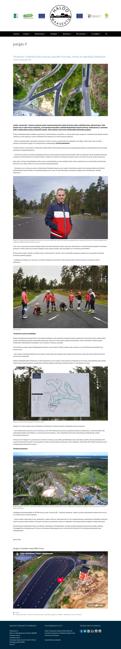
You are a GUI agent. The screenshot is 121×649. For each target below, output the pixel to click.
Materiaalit (39, 34)
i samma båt (18, 614)
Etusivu (16, 34)
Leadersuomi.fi (15, 638)
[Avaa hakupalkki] (106, 34)
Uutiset (26, 34)
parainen (47, 614)
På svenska (80, 34)
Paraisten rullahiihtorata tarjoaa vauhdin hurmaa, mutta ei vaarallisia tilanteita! (59, 56)
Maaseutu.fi (14, 631)
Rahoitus (66, 34)
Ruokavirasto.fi (15, 635)
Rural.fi (12, 644)
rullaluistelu (67, 614)
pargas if (53, 614)
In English (95, 34)
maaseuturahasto (39, 614)
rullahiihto (60, 614)
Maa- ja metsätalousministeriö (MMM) (23, 633)
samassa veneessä (76, 614)
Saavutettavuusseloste (52, 640)
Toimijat (53, 34)
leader (25, 614)
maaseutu (30, 614)
